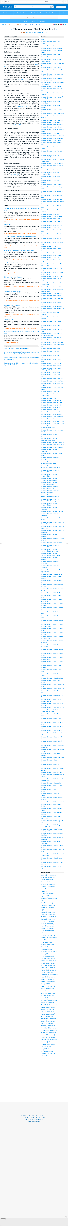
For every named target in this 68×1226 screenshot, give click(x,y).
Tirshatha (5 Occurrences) (48, 919)
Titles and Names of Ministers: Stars (51, 543)
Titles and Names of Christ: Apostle (51, 67)
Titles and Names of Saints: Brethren (51, 593)
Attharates (44, 933)
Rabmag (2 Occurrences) (48, 1014)
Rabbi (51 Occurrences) (47, 893)
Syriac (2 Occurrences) (47, 956)
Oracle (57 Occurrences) (48, 986)
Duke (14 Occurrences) (47, 923)
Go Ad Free (3, 1219)
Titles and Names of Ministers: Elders (52, 447)
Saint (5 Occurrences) (47, 940)
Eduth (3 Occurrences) (47, 1016)
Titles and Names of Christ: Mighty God (52, 296)
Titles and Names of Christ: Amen (50, 54)
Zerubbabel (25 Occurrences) (49, 974)
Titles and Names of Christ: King (50, 227)
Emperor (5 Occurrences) (48, 1021)
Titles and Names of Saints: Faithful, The (52, 707)
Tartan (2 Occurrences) (47, 1009)
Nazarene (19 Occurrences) (48, 882)
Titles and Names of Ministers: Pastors (52, 511)
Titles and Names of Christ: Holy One (51, 199)
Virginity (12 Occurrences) (48, 970)
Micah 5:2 (6, 193)
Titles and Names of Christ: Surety (50, 398)
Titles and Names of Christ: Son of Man (52, 381)
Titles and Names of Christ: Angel (50, 57)
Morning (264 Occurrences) (48, 1032)
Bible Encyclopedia (32, 363)
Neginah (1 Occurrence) (47, 907)
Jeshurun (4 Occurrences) (48, 993)
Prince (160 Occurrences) (48, 889)
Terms (45, 32)
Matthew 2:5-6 (22, 106)
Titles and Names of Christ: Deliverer (51, 127)
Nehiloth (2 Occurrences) (48, 981)
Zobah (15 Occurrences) (48, 977)
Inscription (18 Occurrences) (49, 1000)
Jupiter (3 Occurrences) (47, 991)
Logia (42, 910)
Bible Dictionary (20, 363)
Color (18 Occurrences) (47, 1056)
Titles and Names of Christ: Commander (52, 113)
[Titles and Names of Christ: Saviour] (66, 547)
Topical (6, 24)
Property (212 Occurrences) (49, 1039)
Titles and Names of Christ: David (50, 122)
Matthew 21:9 (17, 125)
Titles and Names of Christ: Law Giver (51, 253)
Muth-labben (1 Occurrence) (49, 1030)
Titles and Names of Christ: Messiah (51, 293)
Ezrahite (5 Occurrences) (48, 921)
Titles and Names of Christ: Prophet (51, 337)
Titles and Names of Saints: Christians (52, 678)
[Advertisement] (35, 1089)
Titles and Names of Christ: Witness (51, 414)
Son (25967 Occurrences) (48, 965)
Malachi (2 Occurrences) (48, 935)
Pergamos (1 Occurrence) (48, 1037)
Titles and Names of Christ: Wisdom (51, 412)
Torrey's (28, 32)
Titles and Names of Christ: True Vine (51, 405)
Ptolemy (43, 900)
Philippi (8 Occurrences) (48, 958)
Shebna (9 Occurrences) (47, 944)
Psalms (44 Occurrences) (48, 905)
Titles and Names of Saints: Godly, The (52, 730)
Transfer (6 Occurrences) (48, 1007)
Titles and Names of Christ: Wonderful (52, 416)
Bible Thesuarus (17, 365)
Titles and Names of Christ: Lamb (50, 246)
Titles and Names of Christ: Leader (51, 255)
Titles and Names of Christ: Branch (51, 86)
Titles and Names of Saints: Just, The (51, 772)
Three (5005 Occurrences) (48, 917)
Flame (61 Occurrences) (47, 947)
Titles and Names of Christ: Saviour (51, 363)
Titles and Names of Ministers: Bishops (52, 442)
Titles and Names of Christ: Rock (50, 349)
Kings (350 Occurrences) (48, 963)
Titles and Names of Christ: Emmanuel (52, 138)
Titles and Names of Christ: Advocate (51, 46)
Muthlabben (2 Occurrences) (49, 1028)
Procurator (44, 891)
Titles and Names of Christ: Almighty (51, 48)
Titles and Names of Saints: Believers (52, 574)
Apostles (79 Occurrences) (48, 875)
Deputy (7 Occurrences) (47, 928)
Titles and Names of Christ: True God (51, 400)
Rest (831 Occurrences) (47, 1012)
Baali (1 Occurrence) (46, 1046)
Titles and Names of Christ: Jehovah (51, 216)
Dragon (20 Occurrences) (48, 954)
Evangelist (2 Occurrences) (48, 1019)
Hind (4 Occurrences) (47, 903)
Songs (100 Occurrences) (48, 877)
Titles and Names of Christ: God (50, 170)
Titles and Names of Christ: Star (50, 391)
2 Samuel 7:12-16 (22, 79)
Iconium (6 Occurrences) (48, 914)
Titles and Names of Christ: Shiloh (50, 372)
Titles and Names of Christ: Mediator (51, 287)
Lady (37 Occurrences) (47, 995)
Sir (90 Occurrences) (46, 942)
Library (34, 32)
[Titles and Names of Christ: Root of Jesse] (2, 547)
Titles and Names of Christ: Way (50, 409)
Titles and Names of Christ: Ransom (51, 340)
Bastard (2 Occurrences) (48, 1053)
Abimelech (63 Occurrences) (49, 898)
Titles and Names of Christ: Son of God (52, 378)
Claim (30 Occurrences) (47, 930)
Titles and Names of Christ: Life (50, 257)
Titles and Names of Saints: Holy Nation (52, 757)
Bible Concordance (9, 363)
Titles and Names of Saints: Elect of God (52, 688)
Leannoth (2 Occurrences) (48, 912)
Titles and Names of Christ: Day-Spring (52, 125)
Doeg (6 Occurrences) (47, 1023)
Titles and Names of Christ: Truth (50, 407)
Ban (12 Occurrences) (47, 1051)
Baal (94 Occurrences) (47, 879)
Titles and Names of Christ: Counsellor (52, 120)
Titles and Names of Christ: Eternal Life (52, 140)
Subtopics (40, 32)
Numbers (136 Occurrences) (49, 951)
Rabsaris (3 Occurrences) (48, 886)
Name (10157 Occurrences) (49, 984)
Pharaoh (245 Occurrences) (48, 961)
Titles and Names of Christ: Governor (51, 184)
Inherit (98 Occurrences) (48, 998)
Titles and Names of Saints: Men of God (52, 802)
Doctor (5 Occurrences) (47, 926)
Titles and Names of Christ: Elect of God (52, 136)
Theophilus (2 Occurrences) (49, 1005)
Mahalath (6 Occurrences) (48, 1025)
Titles (42, 39)
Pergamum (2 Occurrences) (48, 1042)
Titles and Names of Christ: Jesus (50, 219)
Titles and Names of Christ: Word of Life (52, 423)
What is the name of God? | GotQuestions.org (17, 348)
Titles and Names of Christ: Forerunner (52, 163)
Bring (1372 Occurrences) (48, 1049)
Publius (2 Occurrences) (48, 1044)
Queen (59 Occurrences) (48, 968)
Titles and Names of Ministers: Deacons (52, 445)
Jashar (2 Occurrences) (47, 988)
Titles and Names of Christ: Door (50, 133)
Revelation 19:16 (14, 174)
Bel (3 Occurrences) (46, 949)
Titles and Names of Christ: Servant (51, 366)
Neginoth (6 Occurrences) (48, 979)
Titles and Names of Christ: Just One (51, 225)
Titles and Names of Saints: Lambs (51, 783)
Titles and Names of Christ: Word (50, 419)
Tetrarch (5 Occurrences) (48, 1002)
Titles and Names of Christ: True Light (51, 403)
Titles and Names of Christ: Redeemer (52, 342)
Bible (3, 24)
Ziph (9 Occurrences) (47, 972)
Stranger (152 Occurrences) (49, 937)
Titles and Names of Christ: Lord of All (52, 276)
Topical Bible (7, 365)
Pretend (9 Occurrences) (48, 1035)
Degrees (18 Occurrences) (48, 896)
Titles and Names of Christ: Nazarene (51, 306)
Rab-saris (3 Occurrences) (48, 884)
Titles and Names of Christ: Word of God (52, 421)
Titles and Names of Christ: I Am (50, 214)
